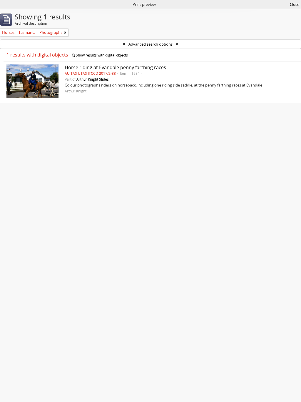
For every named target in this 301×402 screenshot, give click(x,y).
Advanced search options (150, 44)
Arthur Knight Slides (92, 79)
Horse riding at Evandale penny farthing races (115, 67)
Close (294, 4)
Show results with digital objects (101, 55)
